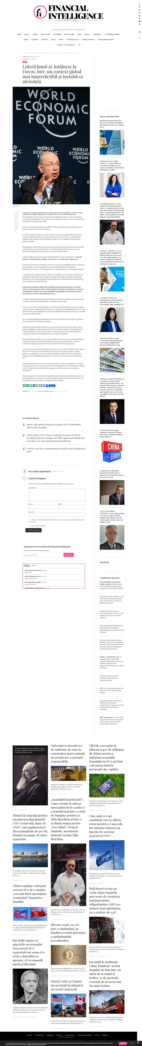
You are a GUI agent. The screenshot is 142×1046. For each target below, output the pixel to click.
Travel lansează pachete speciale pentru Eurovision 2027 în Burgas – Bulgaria (112, 690)
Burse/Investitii (69, 34)
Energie (87, 34)
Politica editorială (70, 1035)
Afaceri (27, 34)
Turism (61, 39)
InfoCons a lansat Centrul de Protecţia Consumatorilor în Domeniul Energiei (109, 678)
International (57, 34)
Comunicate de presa (72, 39)
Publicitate (105, 1035)
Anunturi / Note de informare (66, 45)
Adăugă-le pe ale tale (57, 471)
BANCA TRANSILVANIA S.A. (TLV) (36, 576)
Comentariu (32, 488)
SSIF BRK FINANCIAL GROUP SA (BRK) (37, 588)
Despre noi (29, 1035)
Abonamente (50, 1035)
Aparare (53, 39)
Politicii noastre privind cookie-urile (36, 1044)
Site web (30, 512)
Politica (35, 34)
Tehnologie (97, 34)
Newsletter (59, 1035)
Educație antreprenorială (105, 39)
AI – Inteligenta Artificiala (112, 34)
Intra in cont (69, 29)
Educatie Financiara (88, 39)
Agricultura (34, 39)
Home (19, 34)
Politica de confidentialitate (85, 1035)
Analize (26, 39)
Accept (123, 1043)
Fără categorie (101, 1027)
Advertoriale (24, 810)
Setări (131, 1043)
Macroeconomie (45, 34)
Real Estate (44, 39)
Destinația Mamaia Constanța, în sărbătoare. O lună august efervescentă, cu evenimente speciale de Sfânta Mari (112, 705)
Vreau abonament (57, 29)
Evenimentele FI (80, 29)
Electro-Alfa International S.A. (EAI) (36, 570)
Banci (79, 34)
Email (60, 504)
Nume (30, 504)
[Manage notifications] (138, 1042)
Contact (97, 1035)
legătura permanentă (60, 391)
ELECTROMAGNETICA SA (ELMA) (36, 582)
